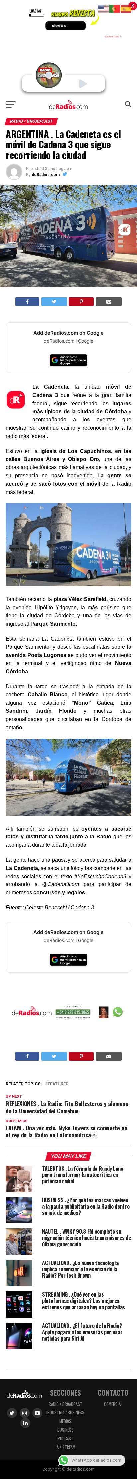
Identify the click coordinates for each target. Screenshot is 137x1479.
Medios (65, 1421)
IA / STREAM (65, 1447)
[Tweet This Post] (54, 301)
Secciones (65, 1392)
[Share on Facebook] (27, 301)
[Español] (126, 8)
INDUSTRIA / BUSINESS (65, 1412)
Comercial (113, 1404)
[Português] (115, 8)
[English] (103, 8)
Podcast (65, 1438)
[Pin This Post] (81, 301)
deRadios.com (46, 174)
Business (65, 1430)
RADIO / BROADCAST (65, 1404)
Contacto (113, 1392)
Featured (58, 1084)
